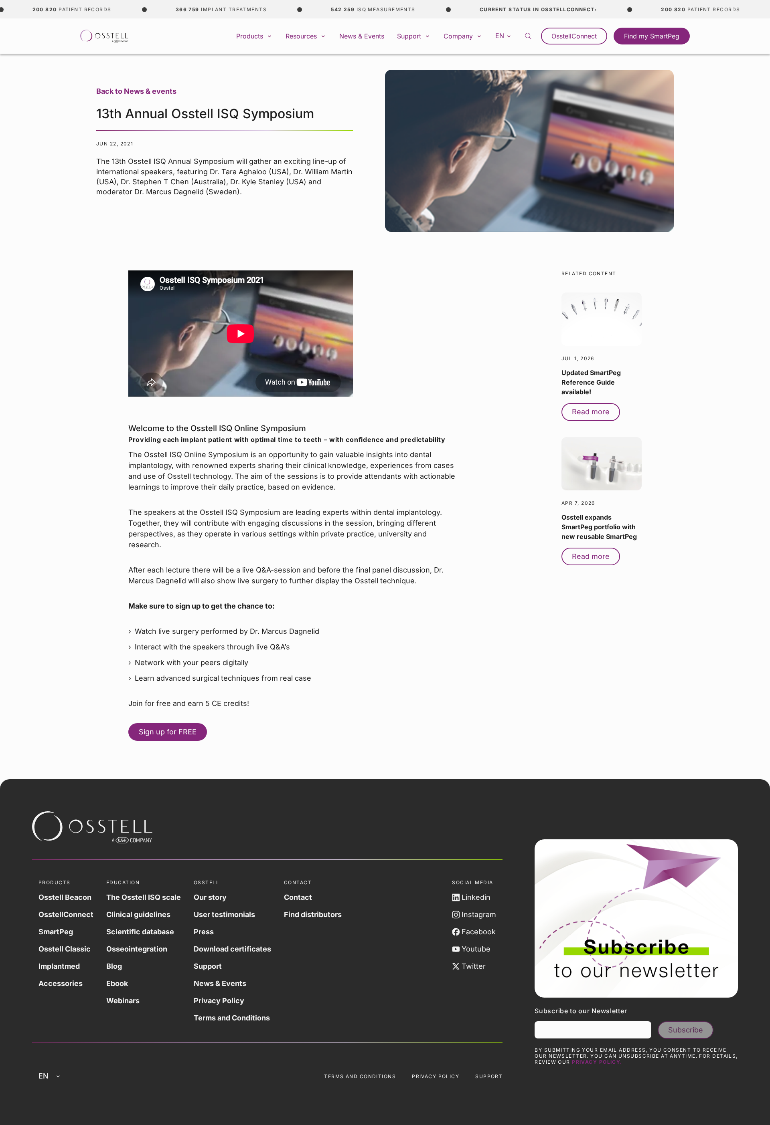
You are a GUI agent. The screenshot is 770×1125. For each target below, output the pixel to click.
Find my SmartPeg (651, 36)
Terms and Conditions (232, 1018)
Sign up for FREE (168, 732)
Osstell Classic (64, 949)
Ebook (117, 983)
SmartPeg (55, 931)
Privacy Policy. (597, 1062)
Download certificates (232, 949)
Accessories (60, 983)
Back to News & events (136, 91)
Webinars (123, 1000)
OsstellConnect (574, 36)
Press (204, 931)
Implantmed (59, 966)
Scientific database (140, 931)
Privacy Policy (219, 1000)
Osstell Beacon (64, 897)
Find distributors (313, 914)
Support (208, 966)
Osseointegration (136, 949)
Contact (298, 897)
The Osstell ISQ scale (143, 897)
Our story (210, 897)
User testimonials (224, 914)
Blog (114, 966)
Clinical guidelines (138, 914)
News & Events (361, 36)
